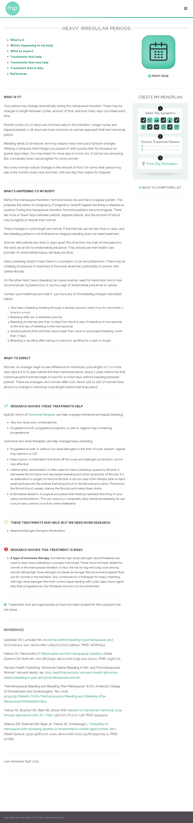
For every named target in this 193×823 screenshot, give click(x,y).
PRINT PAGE (160, 76)
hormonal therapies (41, 414)
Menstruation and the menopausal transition (71, 653)
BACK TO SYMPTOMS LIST (162, 187)
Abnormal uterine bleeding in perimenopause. (74, 640)
